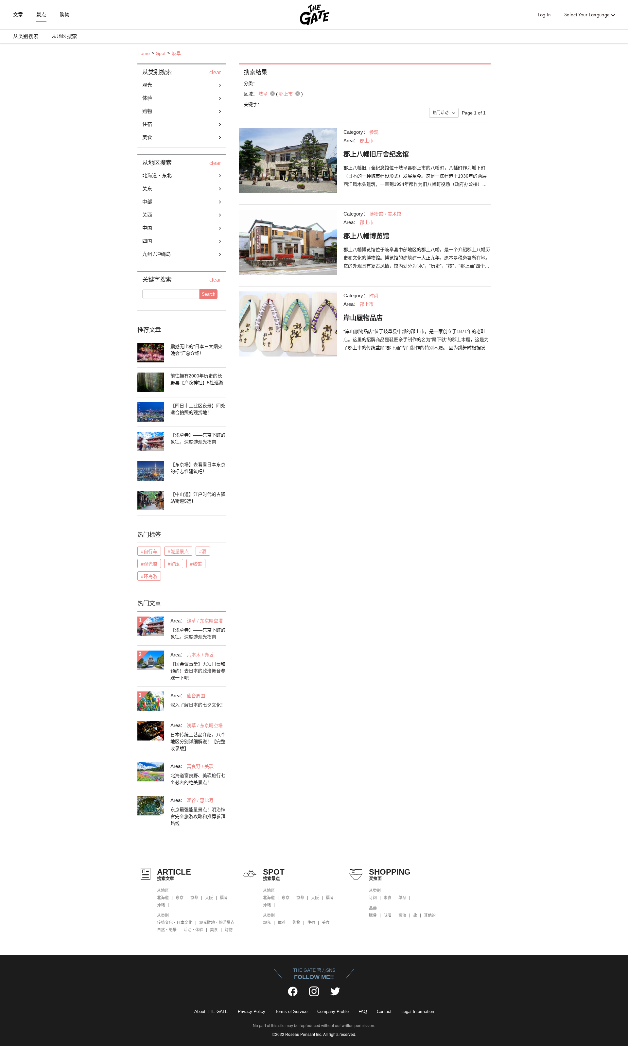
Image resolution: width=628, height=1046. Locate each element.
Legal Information (417, 1011)
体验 (282, 922)
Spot (161, 53)
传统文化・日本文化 (174, 922)
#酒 (202, 551)
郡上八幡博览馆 (366, 236)
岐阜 (176, 53)
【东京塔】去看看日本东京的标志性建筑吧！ (197, 468)
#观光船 (149, 564)
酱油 (402, 915)
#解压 (174, 564)
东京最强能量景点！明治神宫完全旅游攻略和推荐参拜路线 (197, 816)
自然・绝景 (167, 930)
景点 (41, 14)
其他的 (430, 915)
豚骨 (373, 915)
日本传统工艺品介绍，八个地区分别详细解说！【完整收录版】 (197, 741)
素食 (388, 898)
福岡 (224, 898)
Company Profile (333, 1011)
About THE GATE (211, 1011)
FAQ (362, 1011)
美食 (214, 930)
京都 (194, 898)
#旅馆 (196, 564)
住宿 (311, 922)
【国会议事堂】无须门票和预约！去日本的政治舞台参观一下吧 (197, 670)
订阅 (373, 898)
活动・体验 (193, 930)
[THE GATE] (314, 14)
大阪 (209, 898)
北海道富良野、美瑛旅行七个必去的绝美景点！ (197, 779)
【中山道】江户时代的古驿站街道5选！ (197, 498)
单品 (402, 898)
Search (208, 294)
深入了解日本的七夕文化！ (197, 704)
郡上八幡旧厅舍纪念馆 (376, 154)
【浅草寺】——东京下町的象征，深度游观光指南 (197, 438)
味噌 (388, 915)
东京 (179, 898)
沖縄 (161, 905)
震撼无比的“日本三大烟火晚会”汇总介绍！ (196, 350)
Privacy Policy (251, 1011)
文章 (18, 14)
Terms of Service (291, 1011)
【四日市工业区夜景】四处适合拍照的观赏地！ (197, 409)
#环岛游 (149, 576)
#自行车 (149, 551)
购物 (65, 14)
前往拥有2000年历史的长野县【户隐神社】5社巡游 (196, 379)
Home (143, 53)
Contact (384, 1011)
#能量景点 (178, 551)
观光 (267, 922)
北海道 (163, 898)
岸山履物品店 (363, 318)
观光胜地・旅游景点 (217, 922)
